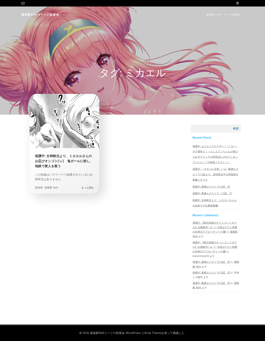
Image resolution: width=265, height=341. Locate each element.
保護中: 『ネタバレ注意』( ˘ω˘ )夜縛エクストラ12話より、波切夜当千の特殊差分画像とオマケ (215, 174)
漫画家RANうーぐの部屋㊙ (40, 14)
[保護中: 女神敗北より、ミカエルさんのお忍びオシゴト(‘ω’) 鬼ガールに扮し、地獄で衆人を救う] (64, 121)
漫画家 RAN (51, 187)
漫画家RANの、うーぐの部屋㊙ (223, 14)
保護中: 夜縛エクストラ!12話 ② (211, 186)
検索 (236, 128)
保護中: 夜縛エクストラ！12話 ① (212, 193)
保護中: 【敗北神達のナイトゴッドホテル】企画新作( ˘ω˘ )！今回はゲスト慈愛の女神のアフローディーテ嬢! (215, 227)
